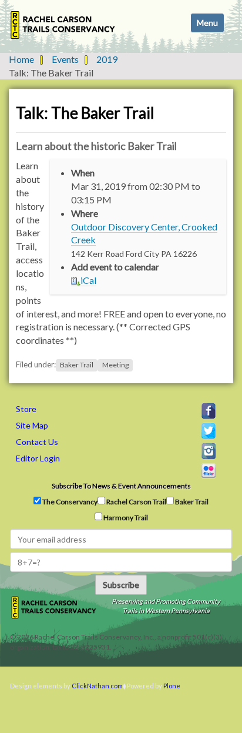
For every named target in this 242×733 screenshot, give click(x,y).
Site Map (32, 425)
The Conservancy (69, 501)
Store (26, 409)
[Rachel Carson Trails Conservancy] (63, 25)
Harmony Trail (125, 517)
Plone (171, 686)
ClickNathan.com (97, 686)
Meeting (115, 364)
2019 (106, 59)
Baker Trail (76, 364)
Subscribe (121, 585)
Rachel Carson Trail (135, 501)
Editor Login (38, 458)
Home (21, 59)
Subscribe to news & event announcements (121, 485)
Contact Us (37, 442)
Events (65, 59)
